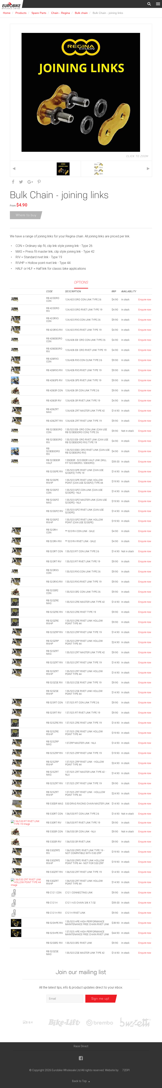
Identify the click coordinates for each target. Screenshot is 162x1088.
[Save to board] (39, 182)
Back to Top (79, 1081)
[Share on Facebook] (13, 182)
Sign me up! (100, 998)
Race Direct (81, 1046)
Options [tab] (81, 282)
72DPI (126, 1070)
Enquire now (144, 299)
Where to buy (26, 215)
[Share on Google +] (30, 182)
